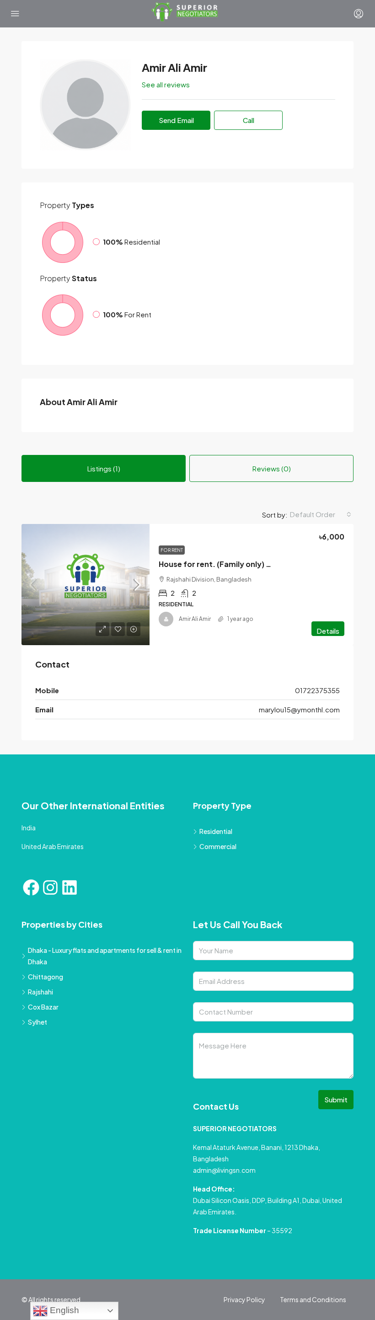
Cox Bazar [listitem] (43, 1007)
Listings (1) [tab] (103, 468)
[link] (85, 584)
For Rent (172, 550)
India (28, 827)
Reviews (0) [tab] (271, 468)
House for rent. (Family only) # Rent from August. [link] (251, 564)
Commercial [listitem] (217, 846)
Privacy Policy (244, 1299)
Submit (336, 1099)
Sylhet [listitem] (37, 1022)
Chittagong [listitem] (45, 977)
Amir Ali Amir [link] (195, 618)
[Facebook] (31, 887)
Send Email (176, 120)
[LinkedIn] (69, 887)
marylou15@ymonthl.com (299, 709)
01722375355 (317, 690)
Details (327, 630)
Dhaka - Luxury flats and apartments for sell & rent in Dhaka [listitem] (105, 956)
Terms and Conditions (313, 1299)
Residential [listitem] (215, 831)
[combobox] (321, 514)
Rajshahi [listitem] (40, 992)
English (63, 1310)
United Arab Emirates (52, 846)
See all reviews (166, 84)
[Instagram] (50, 887)
